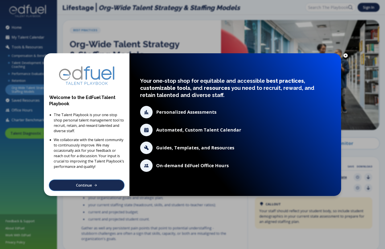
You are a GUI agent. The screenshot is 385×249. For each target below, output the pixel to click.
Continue (84, 185)
